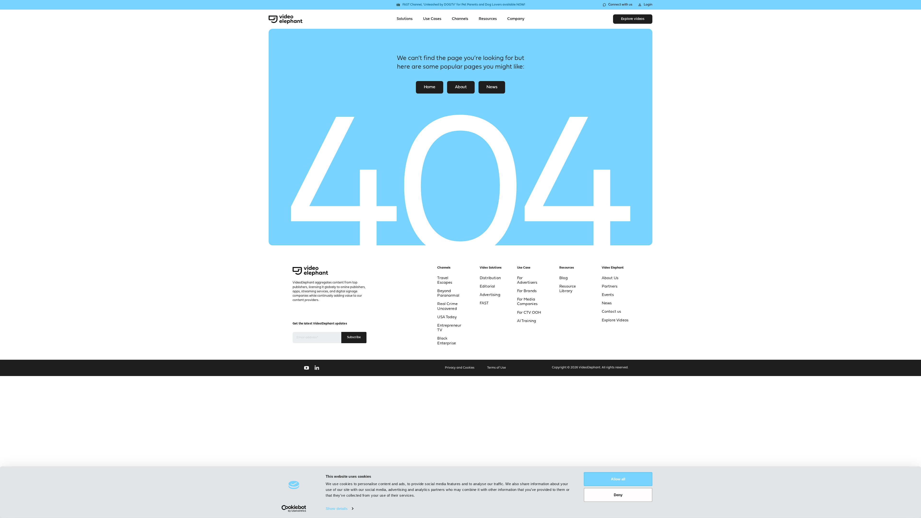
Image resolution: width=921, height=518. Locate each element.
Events (608, 295)
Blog (563, 278)
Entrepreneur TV (449, 328)
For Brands (527, 291)
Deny (618, 495)
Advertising (490, 295)
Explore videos (632, 19)
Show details (337, 508)
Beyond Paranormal (448, 293)
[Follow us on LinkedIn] (317, 367)
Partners (609, 286)
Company (515, 19)
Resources (488, 19)
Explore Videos (615, 320)
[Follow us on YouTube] (306, 367)
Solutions (405, 19)
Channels (460, 19)
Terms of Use (496, 367)
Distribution (490, 278)
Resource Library (567, 289)
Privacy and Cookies (459, 367)
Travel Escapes (444, 280)
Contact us (611, 312)
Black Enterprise (446, 341)
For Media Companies (527, 302)
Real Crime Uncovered (447, 306)
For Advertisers (527, 280)
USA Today (446, 317)
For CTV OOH (529, 313)
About (461, 87)
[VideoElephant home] (285, 19)
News (491, 87)
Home (429, 87)
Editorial (487, 286)
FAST (484, 303)
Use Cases (432, 19)
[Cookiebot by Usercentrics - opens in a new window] (294, 508)
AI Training (526, 321)
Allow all (618, 479)
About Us (610, 278)
